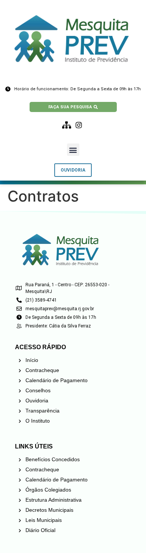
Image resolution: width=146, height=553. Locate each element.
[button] (73, 149)
